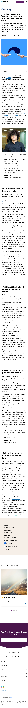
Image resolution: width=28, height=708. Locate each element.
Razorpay (8, 77)
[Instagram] (9, 656)
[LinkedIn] (6, 656)
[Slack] (4, 2)
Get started (20, 2)
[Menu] (26, 2)
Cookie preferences (14, 694)
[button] (11, 610)
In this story (4, 71)
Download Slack (4, 690)
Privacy (2, 694)
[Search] (14, 2)
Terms (7, 694)
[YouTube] (18, 656)
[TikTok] (21, 656)
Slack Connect (16, 498)
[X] (15, 656)
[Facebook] (12, 656)
